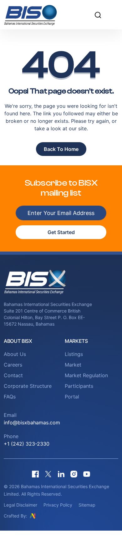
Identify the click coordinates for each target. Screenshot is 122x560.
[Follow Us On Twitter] (48, 474)
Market (73, 365)
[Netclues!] (32, 515)
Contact (13, 375)
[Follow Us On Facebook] (35, 474)
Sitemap (87, 505)
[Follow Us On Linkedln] (61, 474)
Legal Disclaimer (20, 505)
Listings (74, 354)
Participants (79, 386)
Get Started (61, 232)
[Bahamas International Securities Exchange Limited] (37, 15)
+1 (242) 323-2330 (26, 444)
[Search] (98, 14)
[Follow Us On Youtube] (87, 474)
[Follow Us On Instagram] (74, 474)
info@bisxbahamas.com (32, 422)
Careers (13, 365)
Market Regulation (86, 375)
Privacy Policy (57, 505)
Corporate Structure (28, 386)
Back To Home (61, 149)
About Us (15, 354)
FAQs (10, 396)
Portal (72, 396)
